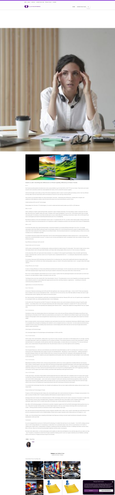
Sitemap (54, 2)
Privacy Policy (101, 493)
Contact (33, 2)
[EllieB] (28, 447)
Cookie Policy (95, 493)
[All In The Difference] (32, 9)
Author (27, 439)
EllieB (33, 441)
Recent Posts (32, 439)
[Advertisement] (57, 18)
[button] (112, 481)
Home (25, 2)
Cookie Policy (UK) (40, 2)
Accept (91, 490)
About (29, 2)
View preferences (106, 490)
